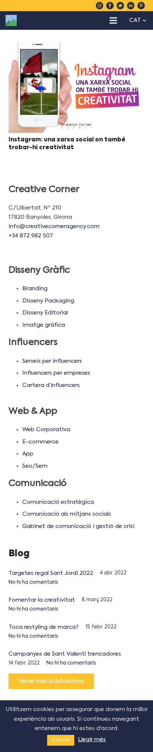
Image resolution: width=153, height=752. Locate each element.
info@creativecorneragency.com (54, 226)
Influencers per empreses (56, 373)
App (27, 454)
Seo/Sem (35, 466)
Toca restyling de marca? (44, 627)
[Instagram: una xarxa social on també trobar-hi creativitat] (77, 87)
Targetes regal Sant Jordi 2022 (51, 573)
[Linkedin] (130, 5)
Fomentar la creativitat (42, 600)
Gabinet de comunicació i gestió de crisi (78, 526)
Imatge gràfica (43, 325)
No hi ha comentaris (33, 582)
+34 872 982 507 (31, 236)
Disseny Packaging (48, 301)
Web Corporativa (46, 429)
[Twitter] (120, 5)
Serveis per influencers (52, 361)
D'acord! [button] (61, 740)
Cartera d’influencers (51, 385)
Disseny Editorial (45, 313)
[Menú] (113, 20)
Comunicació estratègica (58, 502)
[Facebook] (110, 5)
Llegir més (92, 739)
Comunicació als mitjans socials (66, 514)
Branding (35, 288)
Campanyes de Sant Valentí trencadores (65, 654)
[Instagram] (99, 5)
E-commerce (40, 442)
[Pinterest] (141, 5)
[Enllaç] (11, 20)
